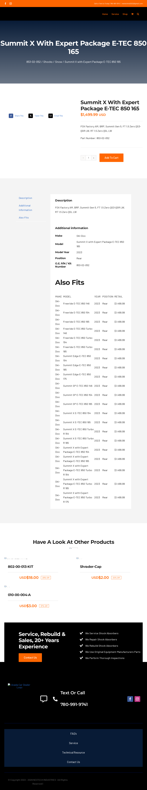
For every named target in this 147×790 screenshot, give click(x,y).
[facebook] (130, 699)
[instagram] (137, 699)
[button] (138, 13)
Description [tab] (25, 197)
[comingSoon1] (31, 100)
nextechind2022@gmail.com (132, 3)
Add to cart (111, 157)
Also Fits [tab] (24, 217)
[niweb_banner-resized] (19, 684)
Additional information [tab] (25, 207)
